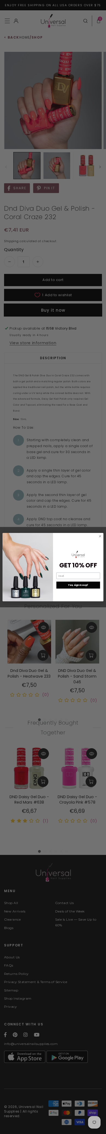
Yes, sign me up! (78, 585)
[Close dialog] (100, 536)
